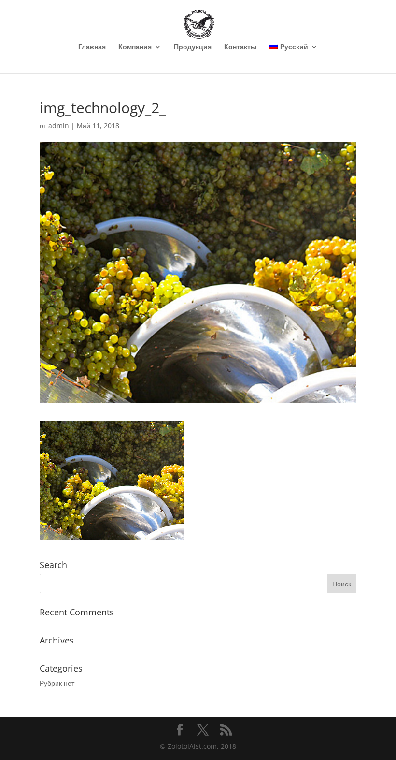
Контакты (240, 47)
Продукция (193, 47)
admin (58, 125)
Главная (92, 47)
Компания (135, 47)
